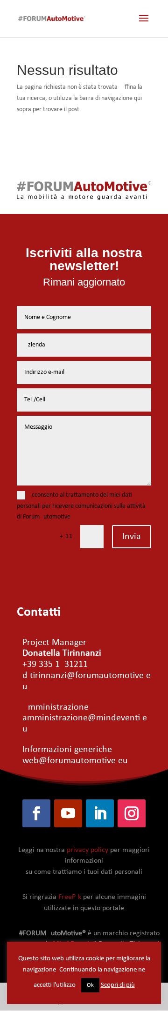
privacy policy (87, 850)
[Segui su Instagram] (132, 813)
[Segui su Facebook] (36, 813)
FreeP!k (69, 897)
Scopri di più (118, 985)
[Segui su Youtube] (68, 813)
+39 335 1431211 (55, 664)
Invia (131, 536)
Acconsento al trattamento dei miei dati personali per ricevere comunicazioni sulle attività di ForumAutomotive (81, 506)
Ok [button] (90, 985)
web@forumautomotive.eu (75, 760)
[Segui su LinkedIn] (100, 813)
